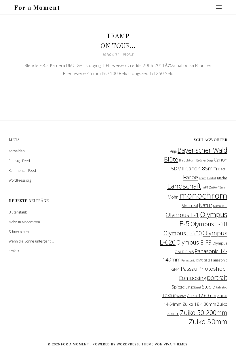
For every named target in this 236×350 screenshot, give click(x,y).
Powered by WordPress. (117, 344)
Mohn (173, 197)
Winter (181, 296)
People (128, 54)
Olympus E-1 (182, 215)
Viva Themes (176, 344)
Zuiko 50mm (208, 321)
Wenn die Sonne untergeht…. (31, 241)
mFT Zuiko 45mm (214, 187)
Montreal (190, 205)
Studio (208, 286)
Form (202, 178)
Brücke (200, 160)
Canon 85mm (201, 168)
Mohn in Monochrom (24, 222)
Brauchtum (187, 160)
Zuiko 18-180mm (199, 304)
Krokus (14, 251)
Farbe (190, 177)
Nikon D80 (220, 206)
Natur (205, 205)
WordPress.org (20, 180)
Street (197, 287)
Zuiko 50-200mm (203, 312)
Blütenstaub (18, 212)
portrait (217, 277)
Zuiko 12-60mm (201, 295)
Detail (222, 169)
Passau (189, 268)
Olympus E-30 (209, 224)
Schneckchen (19, 231)
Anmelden (17, 151)
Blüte (171, 159)
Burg (209, 160)
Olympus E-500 (182, 233)
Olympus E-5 (203, 218)
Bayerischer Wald (202, 150)
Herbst (211, 178)
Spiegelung (182, 287)
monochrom (203, 195)
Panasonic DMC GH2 (195, 260)
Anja (173, 151)
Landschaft (184, 186)
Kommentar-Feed (22, 170)
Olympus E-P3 (194, 242)
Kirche (222, 178)
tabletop (221, 287)
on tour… (118, 45)
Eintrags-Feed (19, 160)
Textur (169, 295)
